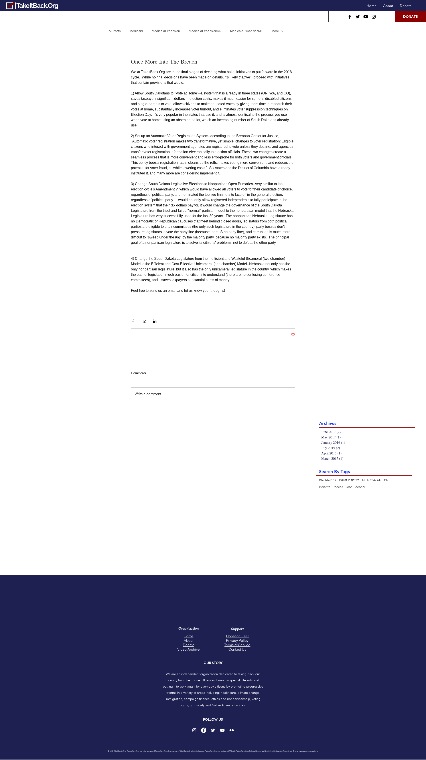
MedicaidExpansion (166, 31)
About (188, 640)
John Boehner (355, 487)
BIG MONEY (328, 480)
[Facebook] (349, 16)
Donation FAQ (237, 636)
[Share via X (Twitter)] (144, 321)
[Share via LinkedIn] (155, 321)
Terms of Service (237, 645)
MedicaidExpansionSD (205, 31)
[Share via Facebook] (133, 321)
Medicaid (136, 31)
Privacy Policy (237, 640)
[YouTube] (365, 16)
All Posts (115, 31)
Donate (188, 645)
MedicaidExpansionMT (246, 31)
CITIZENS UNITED (375, 480)
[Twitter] (357, 16)
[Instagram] (373, 16)
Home (188, 636)
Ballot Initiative (349, 480)
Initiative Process (331, 487)
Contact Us (237, 649)
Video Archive (188, 649)
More (275, 31)
